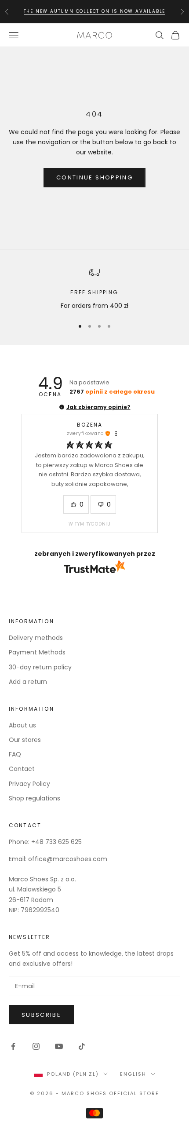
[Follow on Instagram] (36, 1046)
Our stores (25, 739)
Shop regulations (34, 798)
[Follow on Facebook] (13, 1046)
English (133, 1074)
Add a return (28, 681)
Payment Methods (37, 652)
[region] (94, 288)
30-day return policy (40, 667)
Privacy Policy (29, 783)
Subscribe (41, 1015)
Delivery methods (36, 637)
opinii (112, 391)
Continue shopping (94, 177)
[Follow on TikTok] (81, 1046)
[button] (62, 407)
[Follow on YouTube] (59, 1046)
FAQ (15, 754)
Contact (22, 768)
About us (22, 725)
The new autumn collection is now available (95, 11)
